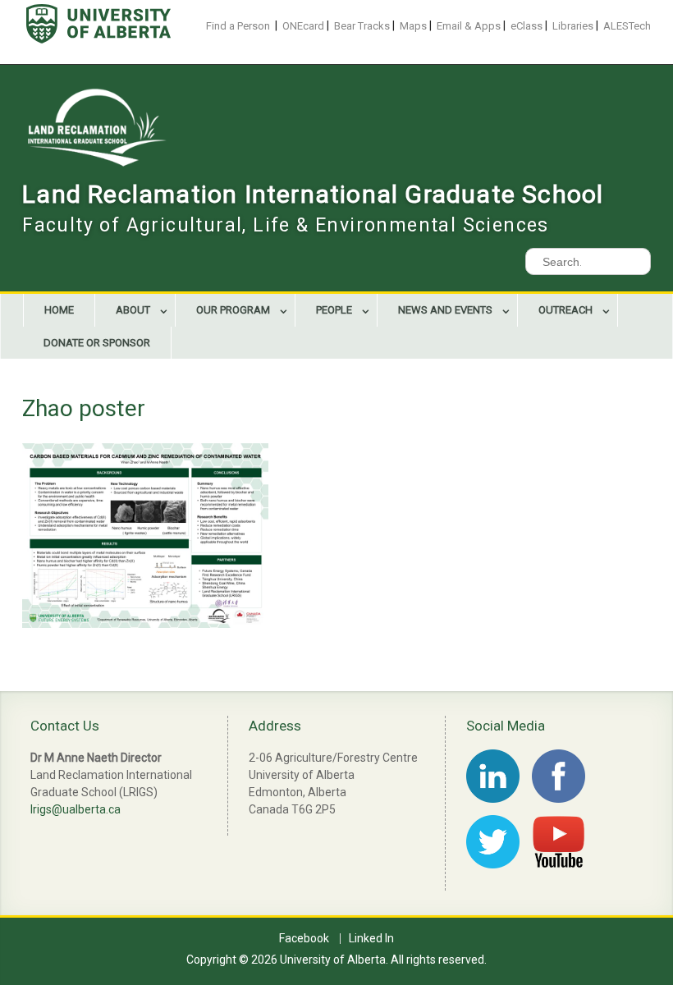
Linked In (371, 938)
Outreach (565, 310)
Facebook (304, 938)
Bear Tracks (362, 26)
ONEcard (303, 26)
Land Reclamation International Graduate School (312, 194)
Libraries (572, 26)
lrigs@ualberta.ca (75, 809)
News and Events (445, 310)
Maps (413, 26)
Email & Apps (469, 26)
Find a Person (238, 26)
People (334, 310)
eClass (526, 26)
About (133, 310)
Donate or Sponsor (96, 343)
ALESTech (627, 26)
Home (59, 310)
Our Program (233, 310)
